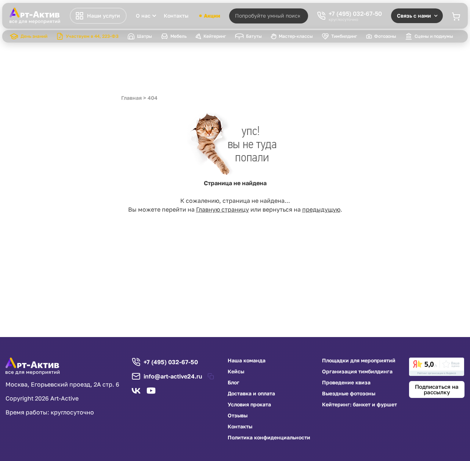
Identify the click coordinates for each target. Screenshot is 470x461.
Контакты (176, 16)
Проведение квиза (346, 382)
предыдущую (321, 209)
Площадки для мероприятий (358, 360)
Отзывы (237, 415)
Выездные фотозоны (348, 393)
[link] (436, 367)
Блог (233, 382)
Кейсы (236, 371)
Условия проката (249, 404)
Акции (212, 16)
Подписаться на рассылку (437, 389)
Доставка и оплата (251, 393)
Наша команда (246, 360)
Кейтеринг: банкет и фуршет (359, 404)
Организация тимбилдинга (357, 371)
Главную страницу (222, 209)
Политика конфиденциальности (269, 437)
